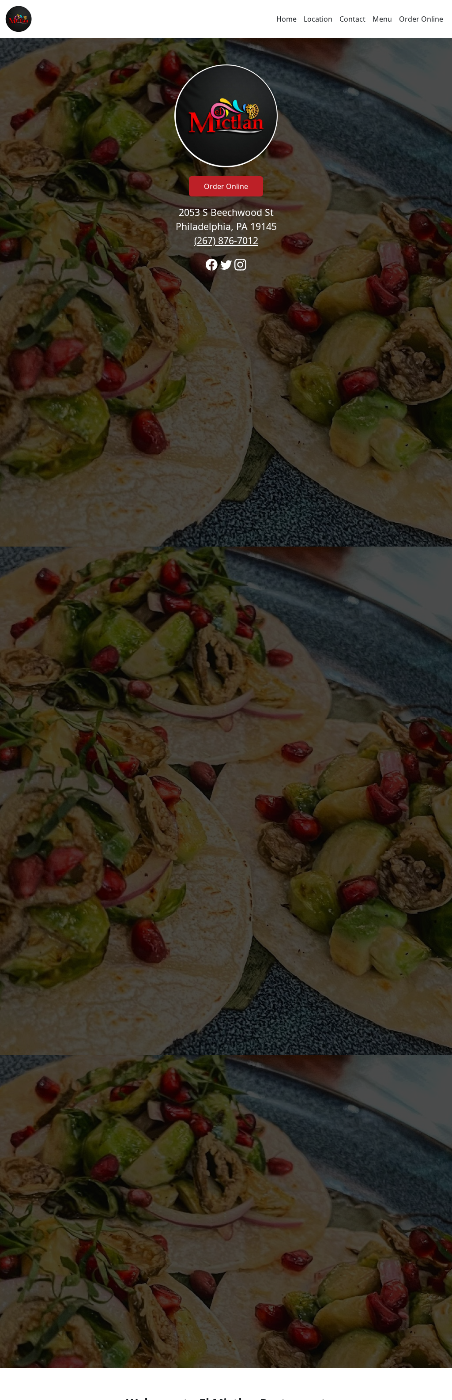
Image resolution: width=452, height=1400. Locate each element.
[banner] (226, 703)
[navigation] (226, 19)
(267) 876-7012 (226, 240)
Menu (382, 19)
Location (318, 19)
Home (286, 19)
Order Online (421, 19)
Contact (352, 19)
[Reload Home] (18, 19)
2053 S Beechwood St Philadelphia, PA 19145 (226, 226)
